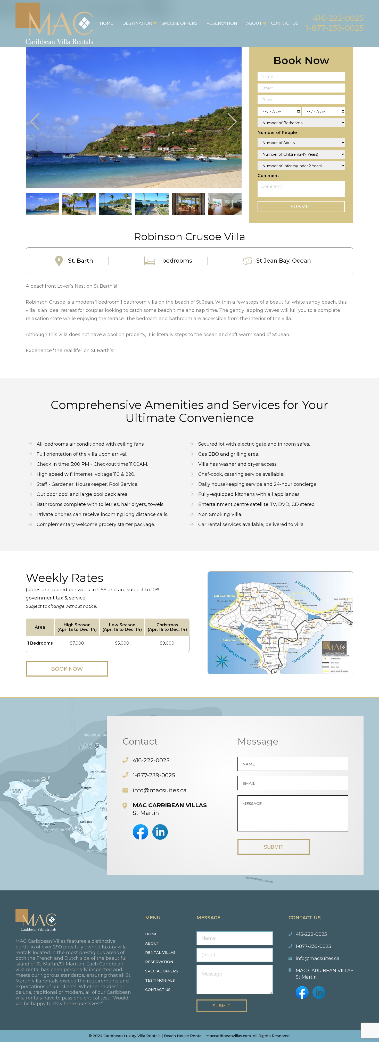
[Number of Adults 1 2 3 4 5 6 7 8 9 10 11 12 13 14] (301, 142)
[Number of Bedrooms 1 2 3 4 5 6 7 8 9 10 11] (301, 122)
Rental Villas (160, 952)
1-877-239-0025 (335, 28)
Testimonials (160, 980)
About (254, 23)
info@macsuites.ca (160, 790)
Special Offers (179, 23)
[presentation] (35, 122)
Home (106, 23)
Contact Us (285, 23)
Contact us (157, 989)
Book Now (67, 669)
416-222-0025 (338, 18)
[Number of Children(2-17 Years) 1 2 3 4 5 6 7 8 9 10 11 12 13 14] (301, 154)
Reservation (222, 23)
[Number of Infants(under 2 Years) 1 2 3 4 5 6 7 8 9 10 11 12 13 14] (301, 165)
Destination (137, 23)
